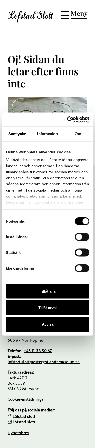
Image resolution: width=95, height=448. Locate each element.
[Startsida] (31, 17)
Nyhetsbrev (18, 432)
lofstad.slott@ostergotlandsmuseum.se (44, 361)
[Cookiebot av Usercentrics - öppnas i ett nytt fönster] (67, 119)
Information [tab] (47, 134)
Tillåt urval (47, 307)
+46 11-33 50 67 (38, 350)
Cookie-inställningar (26, 399)
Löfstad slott (24, 416)
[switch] (82, 237)
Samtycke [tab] (17, 134)
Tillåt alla (47, 291)
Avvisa (47, 324)
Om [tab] (78, 134)
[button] (74, 14)
